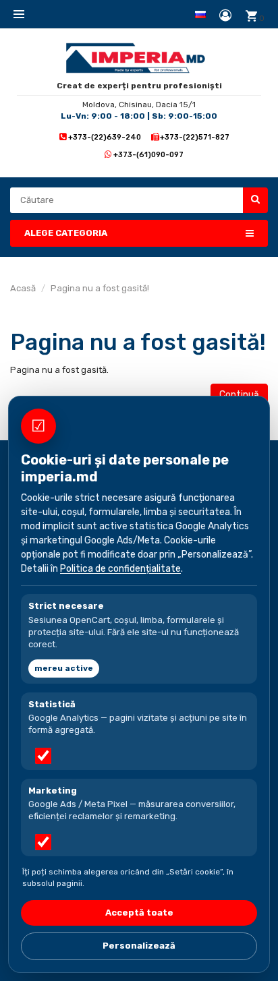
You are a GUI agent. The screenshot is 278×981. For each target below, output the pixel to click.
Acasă (23, 288)
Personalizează (139, 946)
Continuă (239, 394)
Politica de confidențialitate (120, 568)
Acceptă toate (139, 913)
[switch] (43, 756)
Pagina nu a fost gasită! (100, 288)
